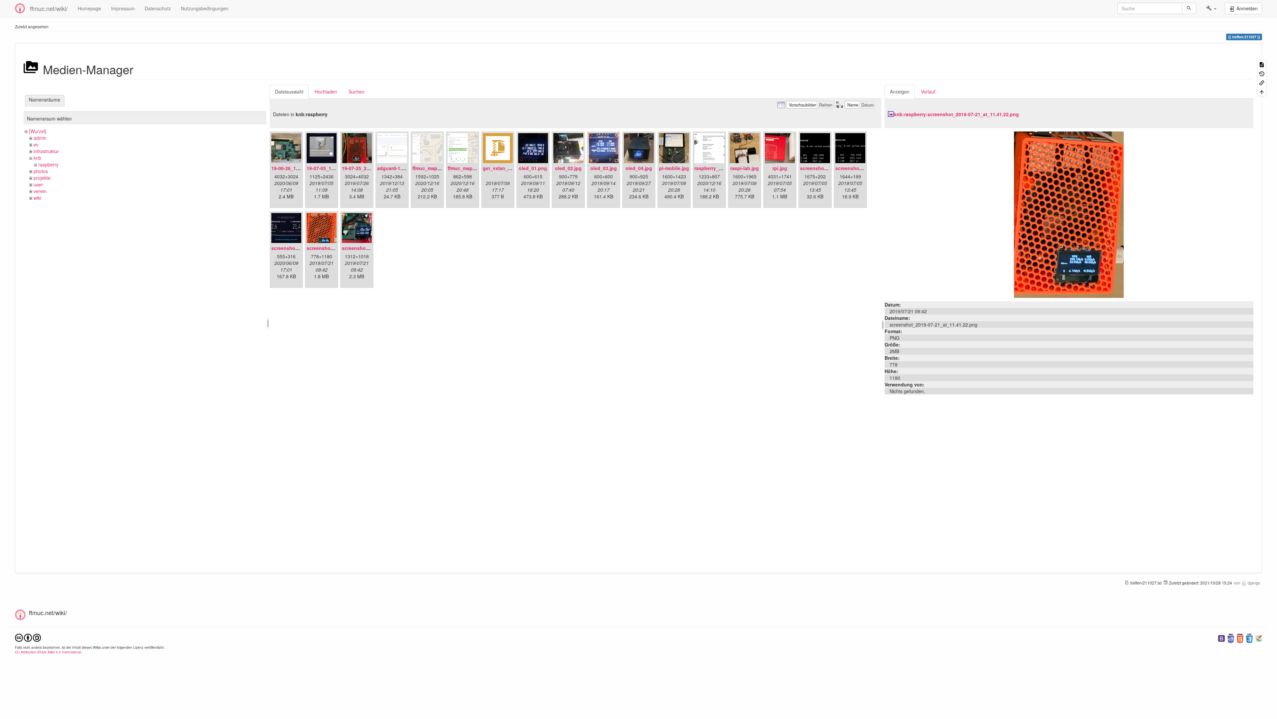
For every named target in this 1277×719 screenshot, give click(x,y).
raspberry (48, 164)
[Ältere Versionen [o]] (1261, 73)
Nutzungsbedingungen (204, 8)
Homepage (89, 8)
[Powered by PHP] (1230, 637)
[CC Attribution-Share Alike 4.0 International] (28, 637)
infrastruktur (46, 151)
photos (41, 171)
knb (37, 157)
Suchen (356, 91)
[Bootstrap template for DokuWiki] (1221, 637)
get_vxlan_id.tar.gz (504, 168)
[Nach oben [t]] (1261, 91)
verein (40, 191)
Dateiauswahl (289, 91)
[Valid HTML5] (1240, 637)
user (38, 184)
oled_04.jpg (639, 168)
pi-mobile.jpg (674, 168)
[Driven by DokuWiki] (1258, 637)
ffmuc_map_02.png (469, 168)
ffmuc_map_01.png (434, 168)
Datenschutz (158, 8)
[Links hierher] (1261, 82)
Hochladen (326, 91)
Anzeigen (900, 91)
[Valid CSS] (1249, 637)
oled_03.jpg (603, 168)
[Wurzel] (37, 131)
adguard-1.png (394, 168)
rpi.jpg (780, 168)
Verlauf (928, 91)
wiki (37, 197)
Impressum (123, 8)
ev (36, 144)
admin (40, 137)
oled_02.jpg (568, 168)
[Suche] (1189, 8)
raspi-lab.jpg (744, 168)
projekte (42, 177)
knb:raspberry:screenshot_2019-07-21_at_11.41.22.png (956, 114)
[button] (1211, 8)
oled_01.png (533, 168)
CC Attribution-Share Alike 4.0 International (48, 651)
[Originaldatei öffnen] (1069, 214)
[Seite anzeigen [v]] (1261, 64)
